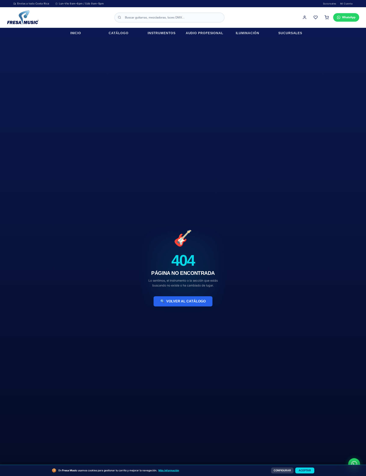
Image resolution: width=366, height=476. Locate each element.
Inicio (75, 33)
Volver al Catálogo (183, 301)
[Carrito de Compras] (326, 17)
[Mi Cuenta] (304, 17)
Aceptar (305, 470)
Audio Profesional (204, 33)
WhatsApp (348, 17)
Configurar (282, 470)
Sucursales (329, 3)
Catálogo (118, 33)
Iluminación (247, 33)
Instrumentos (162, 33)
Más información (168, 470)
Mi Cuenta (346, 3)
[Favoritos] (315, 17)
